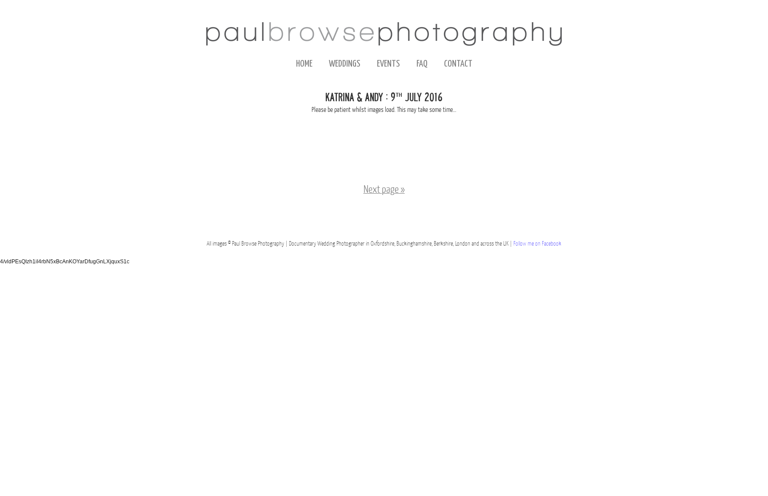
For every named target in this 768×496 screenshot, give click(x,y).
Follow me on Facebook (537, 244)
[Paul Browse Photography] (384, 34)
